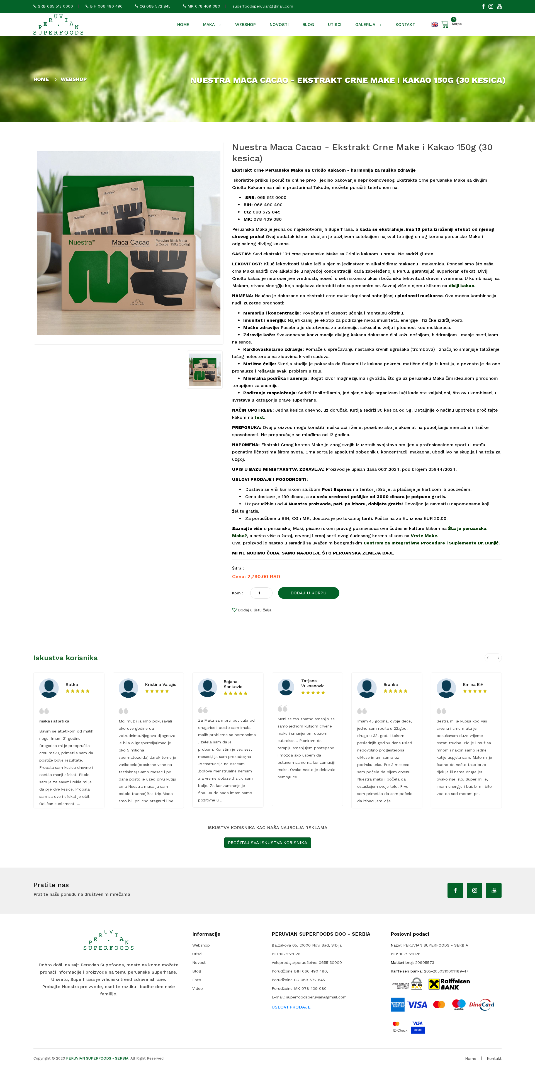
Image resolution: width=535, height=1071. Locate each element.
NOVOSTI (279, 24)
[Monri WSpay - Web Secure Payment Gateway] (407, 983)
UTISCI (334, 24)
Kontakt (494, 1058)
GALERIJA (365, 24)
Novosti (199, 962)
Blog (196, 971)
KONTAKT (405, 24)
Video (197, 988)
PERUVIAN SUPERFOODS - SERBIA (97, 1058)
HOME (183, 24)
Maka (209, 24)
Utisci (197, 954)
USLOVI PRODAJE (291, 1007)
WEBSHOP (245, 24)
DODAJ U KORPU (309, 592)
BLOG (308, 24)
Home (470, 1058)
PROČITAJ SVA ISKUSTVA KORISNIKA (267, 842)
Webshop (201, 945)
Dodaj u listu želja (254, 610)
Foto (196, 980)
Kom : (237, 593)
